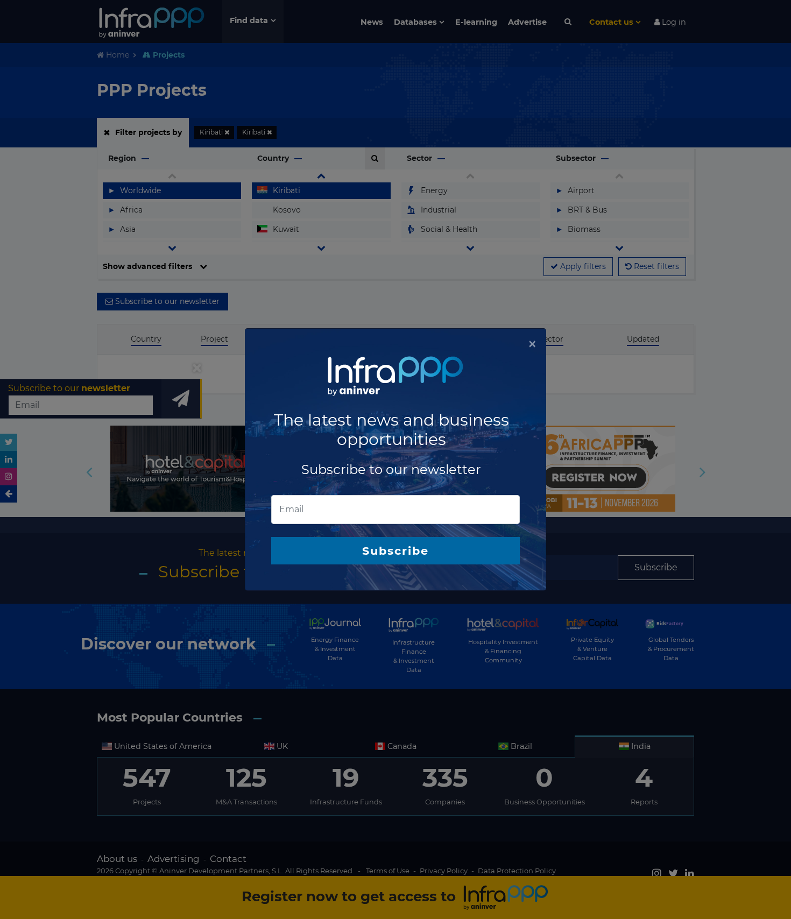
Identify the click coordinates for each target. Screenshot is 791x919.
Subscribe (395, 550)
